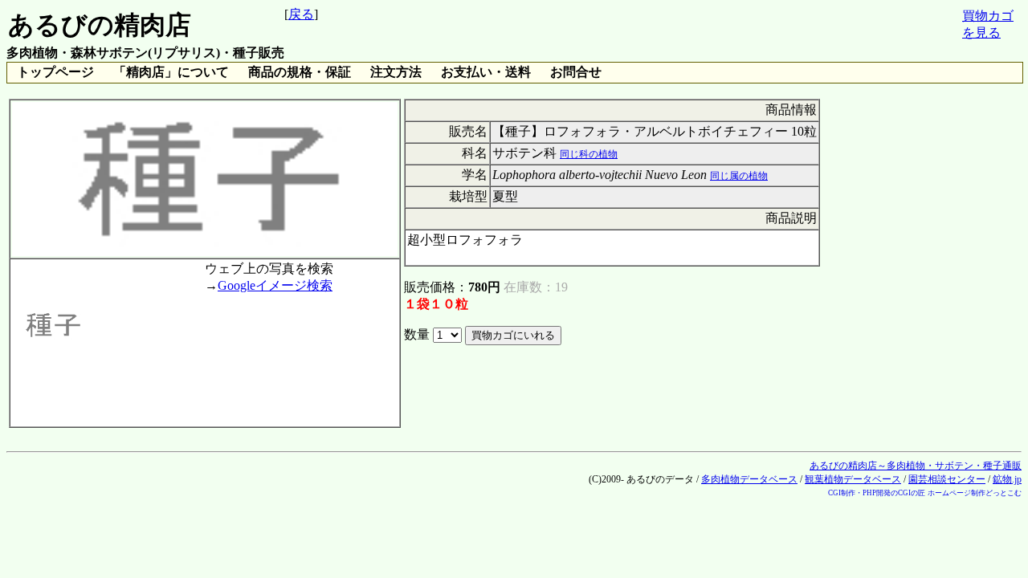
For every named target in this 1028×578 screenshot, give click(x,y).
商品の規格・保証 (299, 72)
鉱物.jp (1007, 479)
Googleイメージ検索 (275, 285)
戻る (301, 14)
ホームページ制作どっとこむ (975, 493)
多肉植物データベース (749, 479)
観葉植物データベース (853, 479)
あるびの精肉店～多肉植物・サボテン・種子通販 (916, 465)
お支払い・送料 (486, 72)
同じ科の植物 (589, 154)
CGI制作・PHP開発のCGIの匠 (876, 493)
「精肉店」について (171, 72)
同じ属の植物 (739, 175)
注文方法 (396, 72)
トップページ (55, 72)
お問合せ (576, 72)
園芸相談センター (946, 479)
